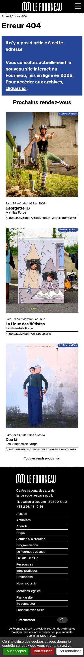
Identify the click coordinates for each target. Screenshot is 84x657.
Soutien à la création (30, 539)
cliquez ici (16, 88)
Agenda (22, 526)
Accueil (6, 16)
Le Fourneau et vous (30, 551)
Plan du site (24, 597)
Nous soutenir (26, 583)
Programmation (27, 545)
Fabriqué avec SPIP (30, 610)
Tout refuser (42, 651)
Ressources (24, 564)
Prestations (24, 577)
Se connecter (25, 603)
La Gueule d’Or (27, 558)
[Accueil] (42, 6)
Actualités (23, 520)
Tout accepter (15, 651)
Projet (20, 532)
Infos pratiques (27, 570)
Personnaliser (70, 651)
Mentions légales (28, 591)
